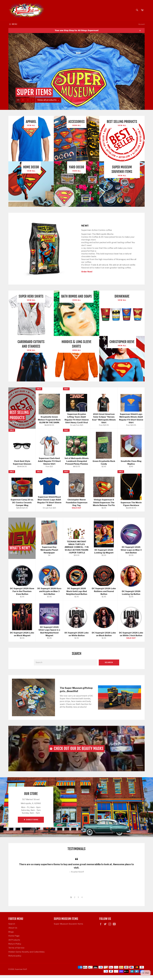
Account (141, 24)
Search (109, 662)
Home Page (13, 936)
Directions (32, 820)
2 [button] (74, 897)
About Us (12, 928)
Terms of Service (16, 948)
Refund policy (14, 956)
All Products (14, 940)
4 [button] (82, 897)
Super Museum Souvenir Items (68, 924)
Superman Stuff (21, 969)
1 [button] (71, 897)
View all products (48, 99)
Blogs (11, 932)
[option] (76, 71)
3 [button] (78, 897)
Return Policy (14, 944)
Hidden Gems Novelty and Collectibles (26, 952)
